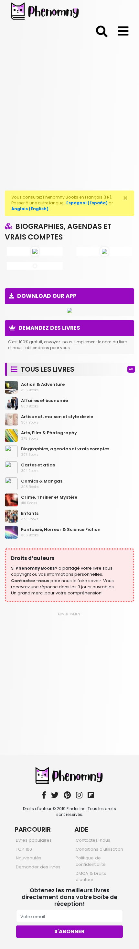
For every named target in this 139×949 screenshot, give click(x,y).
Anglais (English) (29, 208)
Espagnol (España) (87, 203)
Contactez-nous (30, 580)
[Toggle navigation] (101, 30)
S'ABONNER (69, 931)
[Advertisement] (69, 113)
